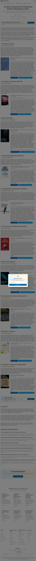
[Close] (26, 275)
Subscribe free (17, 284)
